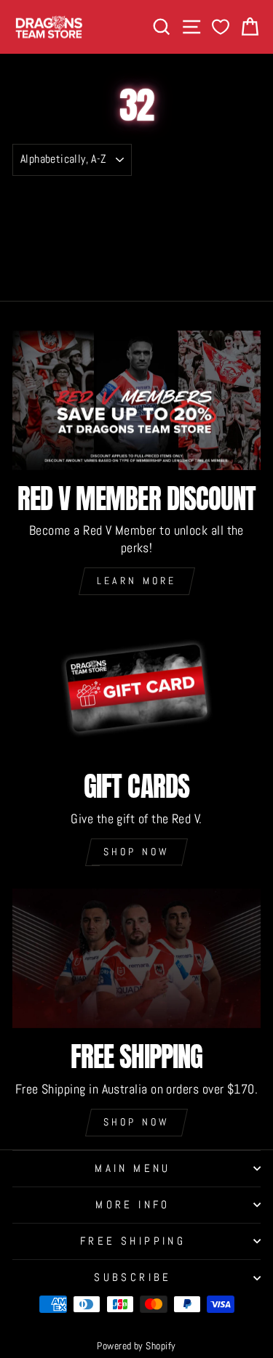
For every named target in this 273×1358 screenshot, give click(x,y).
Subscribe (133, 1277)
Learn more (137, 580)
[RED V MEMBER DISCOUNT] (136, 400)
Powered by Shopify (136, 1345)
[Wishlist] (220, 27)
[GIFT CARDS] (136, 688)
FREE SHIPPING (133, 1241)
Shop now (136, 851)
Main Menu (133, 1168)
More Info (132, 1204)
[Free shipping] (136, 958)
